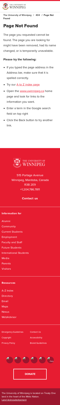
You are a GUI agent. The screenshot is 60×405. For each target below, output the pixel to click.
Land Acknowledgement (14, 400)
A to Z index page (28, 84)
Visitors (6, 268)
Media (5, 258)
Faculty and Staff (12, 242)
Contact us (30, 198)
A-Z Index (8, 290)
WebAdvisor (9, 317)
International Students (15, 252)
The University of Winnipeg (17, 15)
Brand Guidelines (38, 343)
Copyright (6, 337)
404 (38, 15)
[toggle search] (48, 6)
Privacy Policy (8, 343)
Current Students (12, 231)
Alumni (6, 221)
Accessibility (36, 337)
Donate (30, 374)
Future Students (11, 247)
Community (9, 226)
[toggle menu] (55, 6)
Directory (7, 295)
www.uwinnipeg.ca (32, 91)
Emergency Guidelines (13, 332)
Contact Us (35, 332)
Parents (6, 263)
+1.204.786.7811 (30, 189)
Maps (5, 306)
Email (5, 301)
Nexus (5, 311)
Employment (9, 237)
